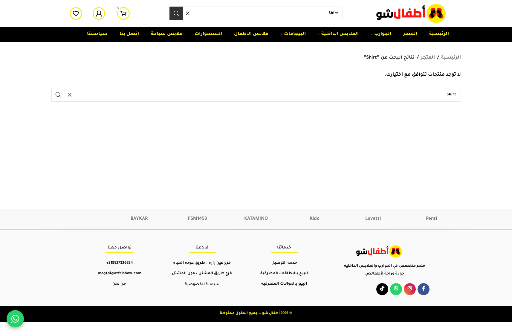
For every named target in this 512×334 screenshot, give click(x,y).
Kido (315, 219)
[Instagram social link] (410, 289)
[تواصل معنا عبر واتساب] (15, 318)
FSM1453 (197, 219)
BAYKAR (139, 219)
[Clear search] (187, 13)
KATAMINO (256, 219)
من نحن (119, 284)
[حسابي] (99, 13)
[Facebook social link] (424, 289)
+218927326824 (119, 263)
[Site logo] (411, 13)
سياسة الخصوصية (202, 285)
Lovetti (373, 219)
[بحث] (176, 13)
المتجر (428, 57)
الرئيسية (451, 57)
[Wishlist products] (76, 13)
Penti (431, 219)
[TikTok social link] (382, 289)
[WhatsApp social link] (396, 289)
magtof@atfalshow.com (119, 274)
